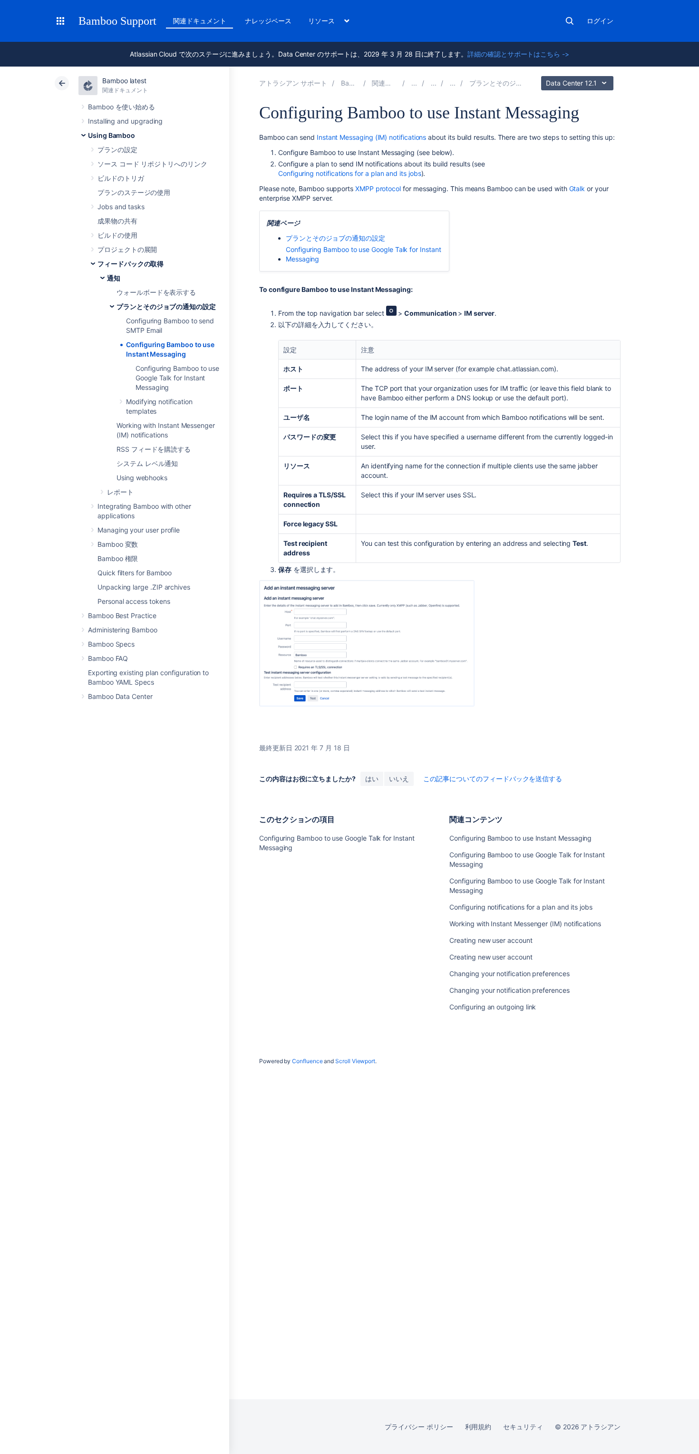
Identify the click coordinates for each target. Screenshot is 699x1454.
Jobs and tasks (121, 207)
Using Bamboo (111, 135)
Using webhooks (141, 478)
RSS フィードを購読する (153, 449)
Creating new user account (490, 940)
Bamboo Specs (111, 644)
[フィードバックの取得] (434, 83)
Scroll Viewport (355, 1061)
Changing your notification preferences (509, 973)
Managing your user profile (138, 530)
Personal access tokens (133, 601)
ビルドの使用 (117, 235)
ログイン (600, 21)
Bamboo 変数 (117, 544)
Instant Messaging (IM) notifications (371, 137)
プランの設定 (117, 149)
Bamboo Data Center (120, 696)
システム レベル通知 (147, 463)
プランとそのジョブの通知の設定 (166, 306)
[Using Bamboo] (414, 83)
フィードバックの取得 (130, 264)
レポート (120, 492)
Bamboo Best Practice (122, 615)
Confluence (307, 1061)
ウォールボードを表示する (156, 292)
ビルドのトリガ (120, 178)
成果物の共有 (117, 221)
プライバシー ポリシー (419, 1427)
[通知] (453, 83)
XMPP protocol (378, 188)
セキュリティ (523, 1427)
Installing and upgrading (125, 121)
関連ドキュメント (199, 21)
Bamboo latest (124, 81)
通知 (113, 278)
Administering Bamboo (122, 630)
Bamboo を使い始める (121, 107)
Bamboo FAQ (108, 658)
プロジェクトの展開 (127, 249)
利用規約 (478, 1427)
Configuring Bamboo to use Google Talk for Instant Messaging (177, 377)
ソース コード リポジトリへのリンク (152, 164)
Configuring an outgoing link (492, 1007)
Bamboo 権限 (117, 558)
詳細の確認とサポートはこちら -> (518, 54)
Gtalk (577, 188)
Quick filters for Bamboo (134, 573)
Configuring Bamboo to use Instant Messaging (520, 838)
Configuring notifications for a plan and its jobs (349, 173)
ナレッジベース (268, 21)
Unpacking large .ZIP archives (143, 587)
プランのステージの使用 (133, 192)
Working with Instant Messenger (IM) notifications (525, 924)
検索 (569, 21)
